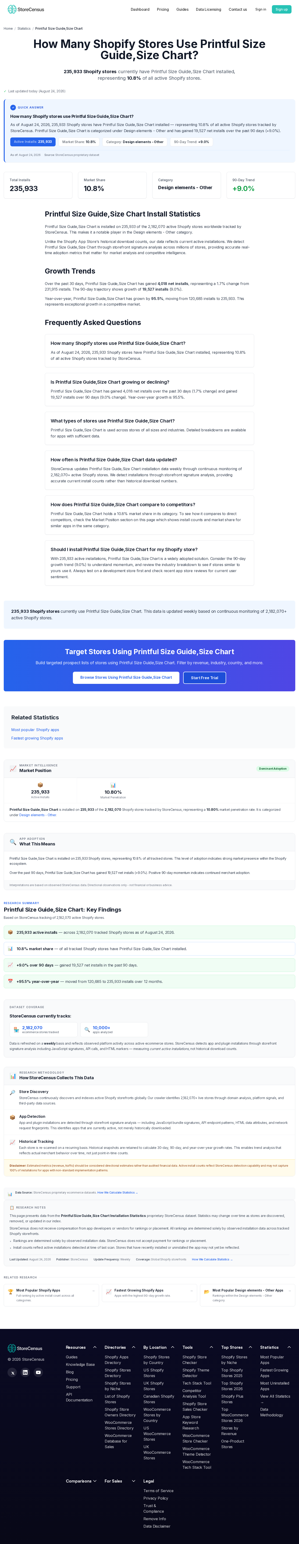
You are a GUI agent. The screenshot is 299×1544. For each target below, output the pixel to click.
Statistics (24, 28)
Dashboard (140, 9)
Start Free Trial (204, 677)
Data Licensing (208, 9)
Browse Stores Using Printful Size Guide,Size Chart (126, 677)
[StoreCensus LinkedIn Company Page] (25, 1372)
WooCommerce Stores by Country (157, 1415)
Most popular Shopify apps (35, 729)
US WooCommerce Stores (157, 1434)
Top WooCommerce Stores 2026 (234, 1415)
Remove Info (154, 1518)
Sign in (260, 9)
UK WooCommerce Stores (157, 1452)
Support (73, 1387)
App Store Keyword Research (191, 1422)
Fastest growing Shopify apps (37, 738)
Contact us (238, 9)
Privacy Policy (155, 1498)
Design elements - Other (37, 815)
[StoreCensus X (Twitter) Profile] (12, 1372)
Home (8, 28)
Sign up (282, 9)
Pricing (163, 9)
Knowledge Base (80, 1364)
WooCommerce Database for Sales (118, 1441)
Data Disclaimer (157, 1526)
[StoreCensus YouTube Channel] (38, 1372)
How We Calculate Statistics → (117, 1192)
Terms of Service (158, 1490)
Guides (182, 9)
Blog (70, 1372)
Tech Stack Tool (196, 1383)
